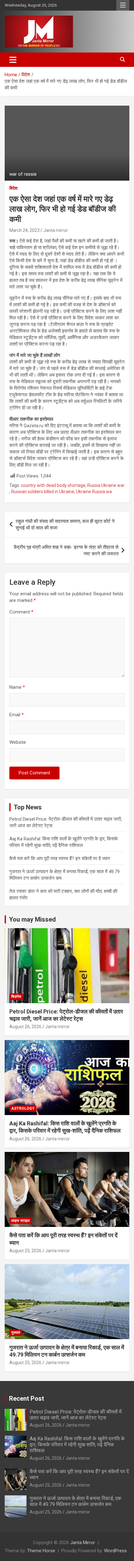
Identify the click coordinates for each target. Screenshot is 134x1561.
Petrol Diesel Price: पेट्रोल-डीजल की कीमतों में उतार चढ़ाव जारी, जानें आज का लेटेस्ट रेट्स (76, 1415)
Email (16, 715)
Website (17, 742)
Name (17, 687)
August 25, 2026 (25, 1250)
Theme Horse (41, 1550)
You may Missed (32, 919)
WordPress (115, 1550)
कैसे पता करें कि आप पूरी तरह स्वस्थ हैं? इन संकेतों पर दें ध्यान (59, 858)
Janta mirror (55, 230)
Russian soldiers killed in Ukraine (42, 491)
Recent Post (26, 1398)
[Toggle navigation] (13, 60)
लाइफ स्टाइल (20, 1220)
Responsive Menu (122, 5)
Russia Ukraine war (106, 485)
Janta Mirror (82, 1542)
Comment (21, 612)
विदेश (13, 188)
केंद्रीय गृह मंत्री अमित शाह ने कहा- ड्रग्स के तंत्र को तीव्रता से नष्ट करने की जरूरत (66, 550)
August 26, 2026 (25, 1026)
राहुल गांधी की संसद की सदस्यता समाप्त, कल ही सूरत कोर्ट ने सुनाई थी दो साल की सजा (65, 524)
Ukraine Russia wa (94, 491)
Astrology (23, 1108)
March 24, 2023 (24, 230)
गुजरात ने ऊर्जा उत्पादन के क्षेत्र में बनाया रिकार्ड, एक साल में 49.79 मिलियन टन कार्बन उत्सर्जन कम (75, 1501)
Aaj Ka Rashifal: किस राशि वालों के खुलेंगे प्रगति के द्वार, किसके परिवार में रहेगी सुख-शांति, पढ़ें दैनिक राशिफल (77, 1444)
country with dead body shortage (53, 485)
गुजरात (15, 1332)
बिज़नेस (16, 996)
